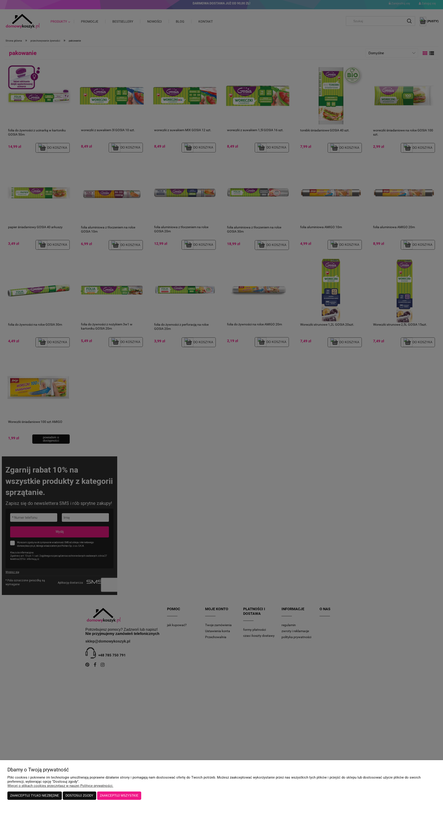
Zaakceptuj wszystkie (119, 795)
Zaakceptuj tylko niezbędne (34, 795)
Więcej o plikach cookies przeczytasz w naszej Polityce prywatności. (60, 786)
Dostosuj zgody (79, 795)
